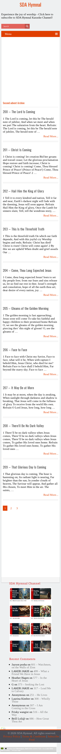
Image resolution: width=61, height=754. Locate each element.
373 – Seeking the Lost (31, 684)
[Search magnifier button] (27, 26)
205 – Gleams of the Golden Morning (26, 308)
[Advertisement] (30, 70)
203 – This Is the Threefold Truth (23, 228)
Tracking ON (36, 753)
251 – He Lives (38, 694)
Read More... (50, 136)
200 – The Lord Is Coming (19, 111)
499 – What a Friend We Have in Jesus (30, 672)
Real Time (27, 753)
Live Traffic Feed (28, 744)
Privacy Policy (11, 736)
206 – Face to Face (15, 349)
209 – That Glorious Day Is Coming (24, 466)
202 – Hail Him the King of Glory (23, 190)
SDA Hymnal (30, 4)
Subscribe (53, 736)
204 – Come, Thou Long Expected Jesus (27, 270)
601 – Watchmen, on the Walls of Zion (31, 666)
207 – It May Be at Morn (18, 387)
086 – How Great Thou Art (30, 720)
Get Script (19, 753)
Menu (8, 33)
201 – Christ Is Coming (17, 149)
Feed (31, 739)
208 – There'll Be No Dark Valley (23, 425)
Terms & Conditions (34, 736)
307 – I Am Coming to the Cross (27, 707)
